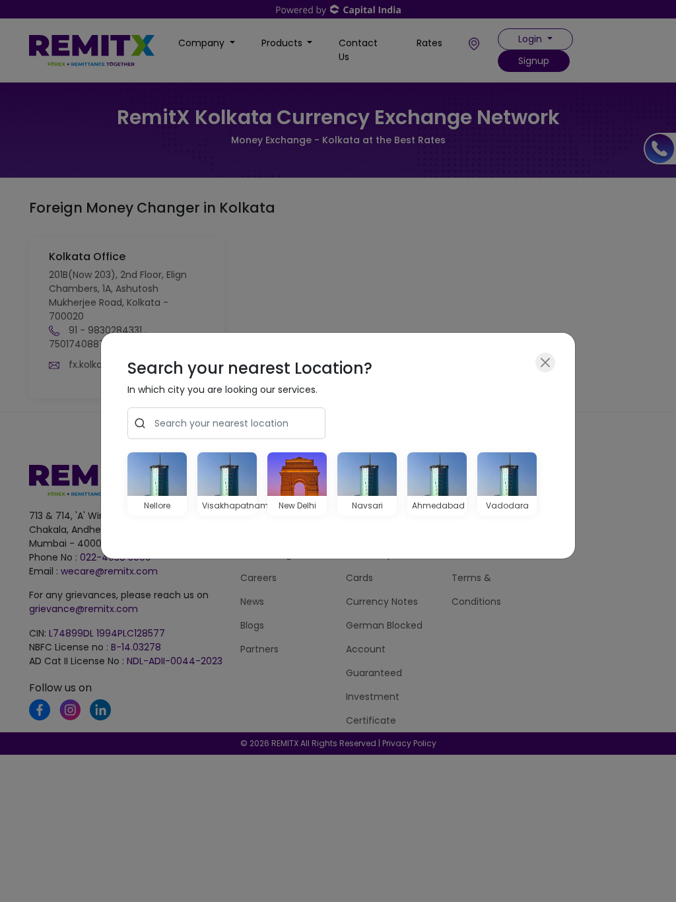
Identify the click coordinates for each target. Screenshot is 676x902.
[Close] (545, 362)
